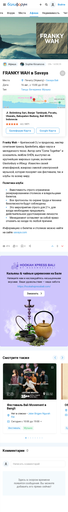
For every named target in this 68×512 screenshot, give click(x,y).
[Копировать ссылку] (30, 246)
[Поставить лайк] (52, 246)
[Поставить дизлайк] (62, 246)
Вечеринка (35, 89)
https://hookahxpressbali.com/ (34, 286)
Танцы (24, 89)
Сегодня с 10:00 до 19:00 (25, 421)
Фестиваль (14, 428)
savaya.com (20, 232)
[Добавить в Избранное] (62, 73)
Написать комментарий (26, 463)
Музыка (46, 89)
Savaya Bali (52, 80)
